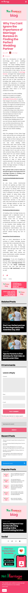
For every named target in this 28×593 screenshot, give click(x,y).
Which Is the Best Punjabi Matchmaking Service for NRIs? (14, 440)
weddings (10, 278)
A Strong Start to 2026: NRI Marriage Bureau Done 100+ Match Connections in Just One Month (13, 455)
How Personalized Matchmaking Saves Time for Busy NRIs (14, 444)
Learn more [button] (5, 586)
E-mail (4, 402)
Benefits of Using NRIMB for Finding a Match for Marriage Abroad (13, 451)
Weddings (4, 278)
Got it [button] (4, 590)
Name (4, 394)
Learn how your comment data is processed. (14, 418)
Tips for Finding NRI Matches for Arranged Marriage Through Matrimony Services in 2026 (13, 447)
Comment (5, 376)
